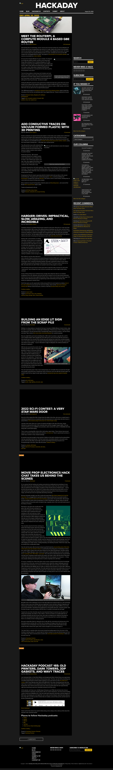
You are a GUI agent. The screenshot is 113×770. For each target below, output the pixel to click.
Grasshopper (24, 178)
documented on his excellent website (58, 54)
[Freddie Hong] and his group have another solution (53, 140)
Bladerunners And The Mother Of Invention (87, 116)
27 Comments (86, 184)
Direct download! (25, 708)
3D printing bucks (54, 183)
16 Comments (86, 196)
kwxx (75, 210)
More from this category (79, 131)
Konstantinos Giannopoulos (80, 230)
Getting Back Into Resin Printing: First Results (87, 125)
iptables (23, 100)
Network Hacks (30, 95)
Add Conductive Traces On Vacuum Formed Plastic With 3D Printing (45, 127)
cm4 (26, 98)
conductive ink (32, 191)
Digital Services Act (82, 763)
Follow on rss (81, 71)
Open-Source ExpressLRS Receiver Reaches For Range (82, 226)
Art (27, 380)
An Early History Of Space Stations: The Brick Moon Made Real (87, 89)
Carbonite (37, 447)
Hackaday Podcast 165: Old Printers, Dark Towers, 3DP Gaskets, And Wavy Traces (43, 668)
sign (42, 382)
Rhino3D (42, 178)
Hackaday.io (36, 11)
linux (27, 100)
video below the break (56, 236)
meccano (38, 382)
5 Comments (86, 162)
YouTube (25, 724)
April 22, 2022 (24, 44)
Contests (46, 11)
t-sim (50, 177)
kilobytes (39, 293)
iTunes (25, 717)
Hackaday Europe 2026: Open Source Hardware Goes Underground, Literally (87, 107)
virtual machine (39, 295)
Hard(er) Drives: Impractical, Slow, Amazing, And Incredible (45, 219)
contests (28, 445)
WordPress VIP (59, 766)
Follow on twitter (77, 71)
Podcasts (38, 731)
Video (34, 754)
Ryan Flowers (33, 44)
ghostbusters (37, 640)
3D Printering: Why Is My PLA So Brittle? (87, 180)
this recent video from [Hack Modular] (42, 333)
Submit (55, 11)
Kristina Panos (33, 674)
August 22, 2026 (89, 11)
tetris (34, 295)
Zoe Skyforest (33, 414)
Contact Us (36, 760)
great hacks (28, 293)
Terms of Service (74, 763)
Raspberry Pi (37, 95)
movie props (27, 641)
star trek (36, 641)
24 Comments (86, 102)
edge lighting (32, 382)
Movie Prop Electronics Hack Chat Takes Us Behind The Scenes (45, 475)
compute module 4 (32, 98)
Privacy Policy (68, 763)
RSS (24, 722)
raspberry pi (33, 100)
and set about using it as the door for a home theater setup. (42, 420)
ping (27, 295)
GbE (43, 98)
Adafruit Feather (29, 640)
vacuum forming (41, 191)
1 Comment (67, 481)
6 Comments (67, 674)
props (32, 641)
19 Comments (66, 224)
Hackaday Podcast (29, 733)
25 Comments (86, 128)
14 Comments (86, 176)
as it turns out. (49, 433)
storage (30, 295)
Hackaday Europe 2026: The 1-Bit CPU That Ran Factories (87, 98)
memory (23, 295)
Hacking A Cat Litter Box (86, 238)
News (35, 190)
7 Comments (86, 112)
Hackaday (57, 5)
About (62, 11)
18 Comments (86, 94)
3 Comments (67, 132)
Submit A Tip (36, 756)
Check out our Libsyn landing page (31, 726)
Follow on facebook (74, 71)
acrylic (26, 382)
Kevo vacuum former (30, 184)
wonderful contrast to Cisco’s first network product (47, 90)
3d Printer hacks (30, 190)
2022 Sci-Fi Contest (30, 447)
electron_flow (77, 234)
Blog (27, 11)
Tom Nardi (32, 325)
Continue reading (26, 289)
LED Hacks (30, 380)
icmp (35, 293)
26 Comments (66, 44)
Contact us (84, 71)
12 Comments (86, 150)
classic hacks (29, 292)
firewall (39, 98)
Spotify (25, 719)
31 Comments (86, 120)
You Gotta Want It (87, 148)
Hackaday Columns (30, 638)
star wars (23, 448)
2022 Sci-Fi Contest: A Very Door (42, 410)
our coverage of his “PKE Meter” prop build (33, 553)
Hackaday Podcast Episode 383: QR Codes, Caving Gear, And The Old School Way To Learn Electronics (87, 156)
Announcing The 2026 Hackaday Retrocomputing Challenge (87, 191)
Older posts (31, 739)
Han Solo (43, 447)
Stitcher (25, 721)
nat (29, 100)
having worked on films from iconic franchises (36, 498)
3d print (27, 191)
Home (21, 11)
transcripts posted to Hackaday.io (56, 633)
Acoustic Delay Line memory (58, 286)
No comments (66, 414)
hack (32, 293)
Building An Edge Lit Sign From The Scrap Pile (41, 321)
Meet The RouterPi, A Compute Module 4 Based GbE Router (45, 39)
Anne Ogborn (33, 132)
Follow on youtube (79, 71)
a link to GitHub (37, 56)
